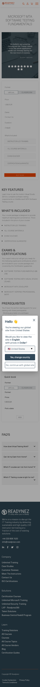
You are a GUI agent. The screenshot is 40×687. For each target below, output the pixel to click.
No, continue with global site (20, 365)
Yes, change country (20, 357)
